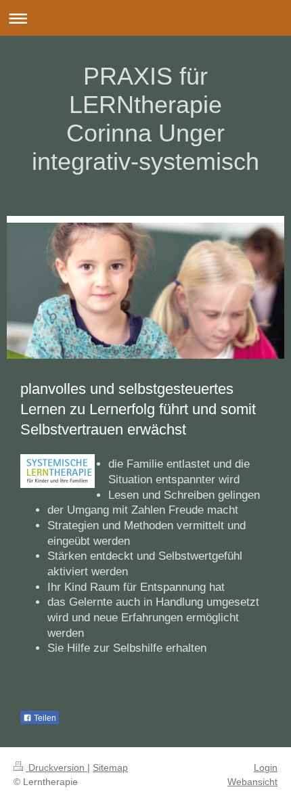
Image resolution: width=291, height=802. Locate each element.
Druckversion (56, 767)
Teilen (44, 718)
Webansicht (252, 781)
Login (265, 767)
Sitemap (110, 767)
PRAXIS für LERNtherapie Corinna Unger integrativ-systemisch (145, 118)
